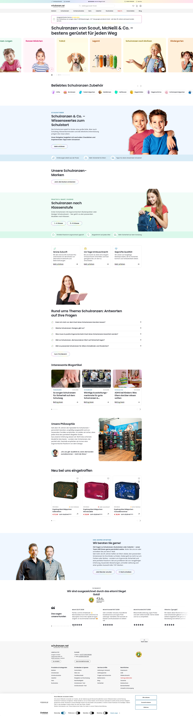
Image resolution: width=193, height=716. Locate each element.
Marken (53, 11)
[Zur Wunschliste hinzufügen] (77, 478)
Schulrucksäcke (78, 11)
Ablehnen (146, 707)
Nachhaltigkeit (78, 680)
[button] (51, 409)
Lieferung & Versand (103, 670)
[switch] (78, 713)
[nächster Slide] (141, 86)
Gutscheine (130, 11)
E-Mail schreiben (125, 572)
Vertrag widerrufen (126, 678)
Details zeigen (114, 713)
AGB (121, 673)
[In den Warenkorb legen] (77, 481)
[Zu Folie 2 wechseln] (52, 409)
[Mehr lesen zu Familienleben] (65, 387)
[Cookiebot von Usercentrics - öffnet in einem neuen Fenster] (44, 713)
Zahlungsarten (101, 673)
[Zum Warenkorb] (137, 6)
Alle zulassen (146, 697)
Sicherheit (100, 683)
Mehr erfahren (59, 146)
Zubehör (98, 11)
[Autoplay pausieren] (51, 75)
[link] (65, 496)
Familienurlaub (78, 675)
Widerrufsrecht (125, 675)
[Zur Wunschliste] (133, 6)
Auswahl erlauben (146, 702)
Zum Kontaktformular (82, 661)
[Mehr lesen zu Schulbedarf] (96, 387)
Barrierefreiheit (125, 686)
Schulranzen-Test (79, 683)
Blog (140, 11)
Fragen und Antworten (104, 675)
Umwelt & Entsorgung (127, 688)
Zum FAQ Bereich (60, 354)
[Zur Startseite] (64, 6)
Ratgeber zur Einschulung (82, 678)
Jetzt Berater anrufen (104, 572)
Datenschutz (124, 683)
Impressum (123, 670)
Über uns (77, 673)
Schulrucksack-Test (80, 686)
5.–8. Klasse (74, 223)
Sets (89, 11)
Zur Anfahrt (56, 661)
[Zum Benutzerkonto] (140, 6)
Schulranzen (65, 11)
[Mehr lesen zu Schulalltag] (127, 387)
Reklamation (101, 678)
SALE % (120, 11)
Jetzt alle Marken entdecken (64, 182)
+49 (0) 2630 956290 (85, 655)
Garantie (123, 680)
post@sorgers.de (84, 656)
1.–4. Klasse (58, 223)
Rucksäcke (109, 11)
